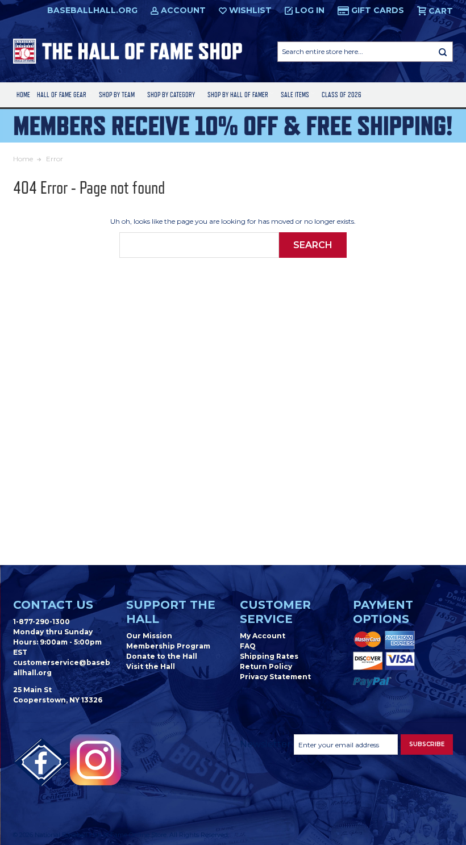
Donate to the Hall (161, 656)
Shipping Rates (269, 656)
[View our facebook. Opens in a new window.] (41, 762)
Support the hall (170, 612)
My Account (262, 635)
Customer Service (275, 612)
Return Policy (266, 666)
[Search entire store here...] (442, 51)
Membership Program (168, 646)
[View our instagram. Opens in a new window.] (95, 759)
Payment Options (383, 612)
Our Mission (149, 635)
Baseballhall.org (92, 10)
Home (23, 94)
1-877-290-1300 (41, 621)
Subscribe (426, 744)
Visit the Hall (150, 666)
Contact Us (53, 605)
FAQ (248, 646)
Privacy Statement (275, 676)
